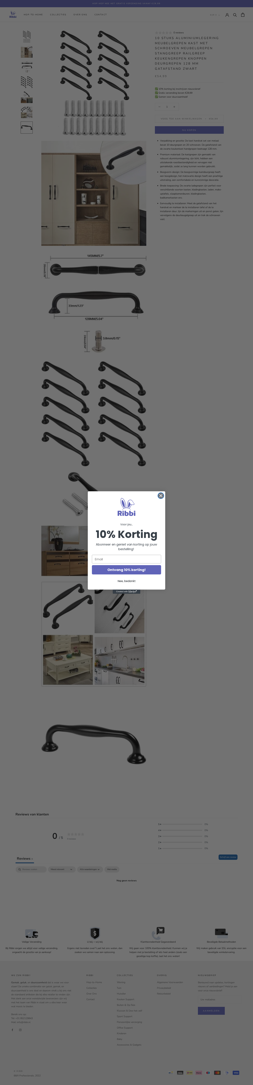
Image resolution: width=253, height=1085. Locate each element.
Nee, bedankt (127, 581)
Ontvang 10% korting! (126, 569)
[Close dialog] (161, 496)
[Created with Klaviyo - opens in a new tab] (126, 592)
